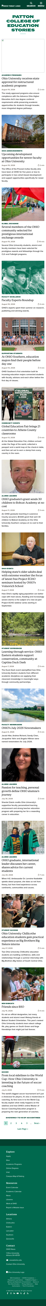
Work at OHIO (11, 1203)
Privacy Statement (27, 1284)
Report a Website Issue (15, 1207)
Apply (8, 1156)
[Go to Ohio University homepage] (11, 6)
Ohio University (15, 1291)
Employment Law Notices (15, 1280)
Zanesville (10, 1239)
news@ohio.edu (15, 1260)
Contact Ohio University (15, 1264)
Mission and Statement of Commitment (19, 1282)
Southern (9, 1235)
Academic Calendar (13, 1191)
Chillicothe (10, 1222)
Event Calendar (12, 1187)
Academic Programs (14, 1164)
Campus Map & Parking (15, 1176)
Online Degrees (12, 1168)
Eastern (9, 1226)
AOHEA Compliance (28, 1278)
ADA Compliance (15, 1278)
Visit (8, 1172)
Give (8, 1160)
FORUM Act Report (31, 1280)
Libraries (9, 1199)
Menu (41, 4)
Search (31, 5)
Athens (9, 1218)
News (8, 1195)
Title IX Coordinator (28, 1286)
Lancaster (10, 1231)
